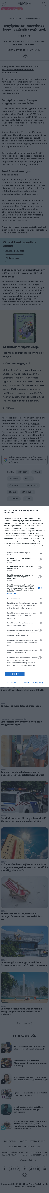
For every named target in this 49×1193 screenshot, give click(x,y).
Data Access (24, 682)
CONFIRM (14, 674)
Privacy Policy (38, 682)
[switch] (40, 559)
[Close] (44, 510)
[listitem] (24, 553)
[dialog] (24, 596)
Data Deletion (11, 682)
